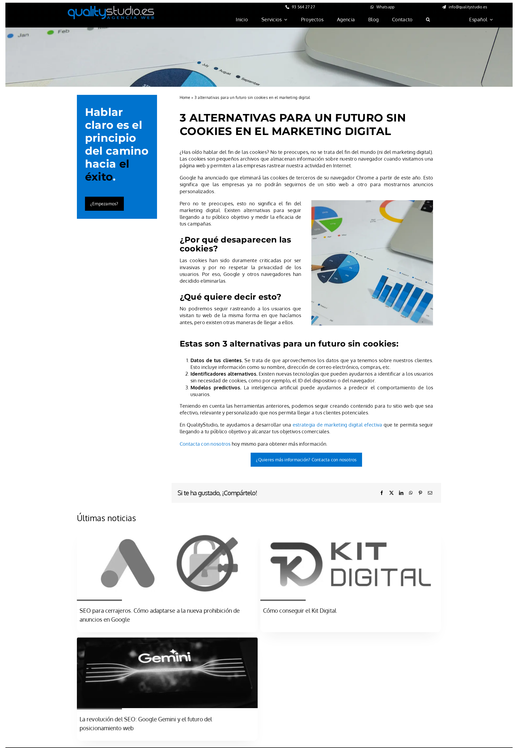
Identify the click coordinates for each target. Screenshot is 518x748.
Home (185, 97)
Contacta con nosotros (205, 444)
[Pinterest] (420, 492)
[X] (391, 492)
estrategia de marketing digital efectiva (337, 425)
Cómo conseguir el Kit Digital (299, 610)
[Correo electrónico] (430, 492)
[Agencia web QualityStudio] (111, 8)
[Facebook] (382, 492)
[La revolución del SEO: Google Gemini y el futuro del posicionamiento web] (167, 641)
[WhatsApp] (410, 492)
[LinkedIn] (401, 492)
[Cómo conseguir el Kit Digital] (350, 532)
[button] (428, 19)
